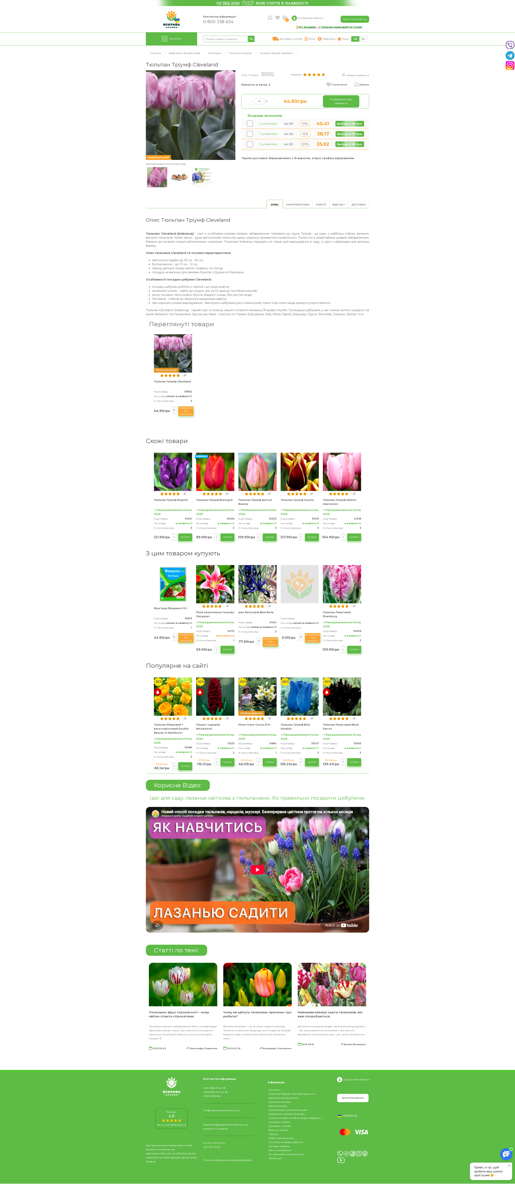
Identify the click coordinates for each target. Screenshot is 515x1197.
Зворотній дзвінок (355, 19)
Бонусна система (279, 1101)
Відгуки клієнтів (278, 1130)
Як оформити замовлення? (286, 1154)
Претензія (275, 1158)
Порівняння (339, 84)
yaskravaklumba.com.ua (160, 1153)
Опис (275, 204)
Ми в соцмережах (280, 1150)
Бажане (364, 84)
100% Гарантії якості (281, 1138)
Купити (185, 537)
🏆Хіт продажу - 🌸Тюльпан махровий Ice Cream (329, 27)
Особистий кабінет (355, 1079)
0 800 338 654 (218, 21)
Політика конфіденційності (286, 1142)
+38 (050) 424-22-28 (215, 1091)
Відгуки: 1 (339, 204)
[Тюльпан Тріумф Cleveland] (190, 114)
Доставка (359, 204)
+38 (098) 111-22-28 (214, 1087)
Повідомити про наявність (185, 411)
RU (363, 38)
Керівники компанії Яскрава (287, 1113)
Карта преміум (278, 1105)
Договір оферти (279, 1146)
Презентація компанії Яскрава (288, 1109)
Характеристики (297, 204)
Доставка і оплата (280, 1126)
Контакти (274, 1089)
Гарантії (321, 204)
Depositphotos (243, 1160)
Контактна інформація (219, 16)
